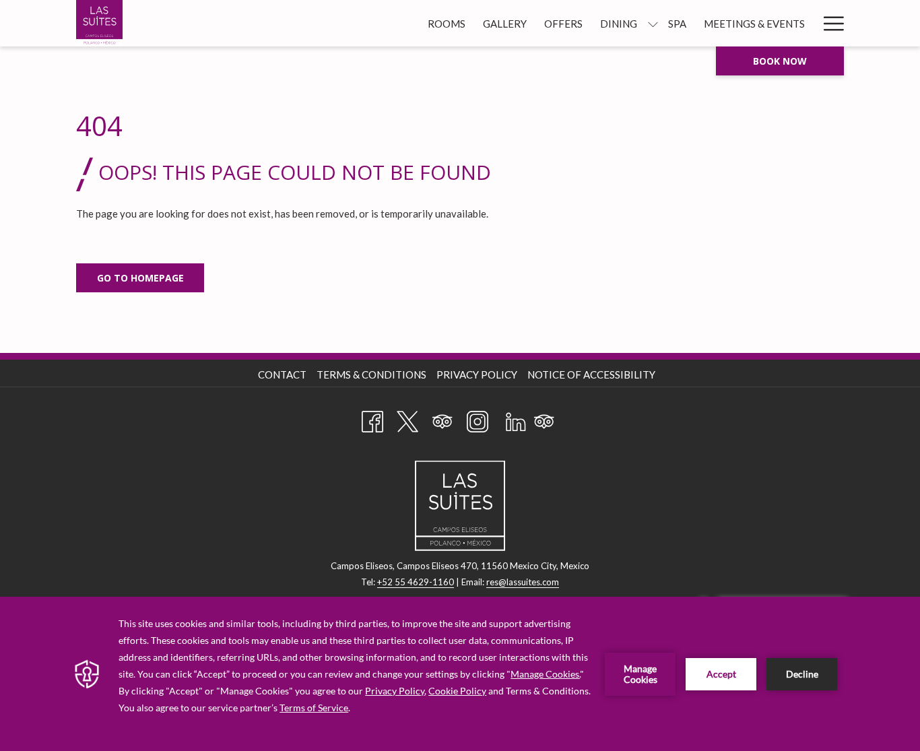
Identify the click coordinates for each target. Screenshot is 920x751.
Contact (282, 374)
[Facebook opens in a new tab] (372, 419)
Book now (780, 61)
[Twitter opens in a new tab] (407, 419)
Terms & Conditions (371, 374)
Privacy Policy (476, 374)
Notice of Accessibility (591, 374)
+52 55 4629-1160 (415, 582)
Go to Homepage (140, 277)
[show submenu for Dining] (653, 23)
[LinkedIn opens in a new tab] (516, 419)
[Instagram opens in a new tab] (477, 419)
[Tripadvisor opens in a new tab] (442, 419)
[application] (460, 674)
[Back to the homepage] (99, 23)
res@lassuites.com (522, 582)
